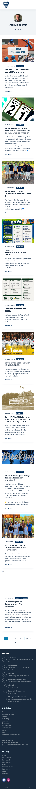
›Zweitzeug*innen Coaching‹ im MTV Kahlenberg (13, 604)
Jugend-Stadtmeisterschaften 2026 (15, 252)
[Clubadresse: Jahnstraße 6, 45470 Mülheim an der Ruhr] (4, 659)
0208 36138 (12, 693)
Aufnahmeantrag (7, 712)
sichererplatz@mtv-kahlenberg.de (19, 681)
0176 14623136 (13, 687)
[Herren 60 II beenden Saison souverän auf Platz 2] (18, 172)
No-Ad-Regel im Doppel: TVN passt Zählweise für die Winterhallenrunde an (17, 130)
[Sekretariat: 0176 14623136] (4, 686)
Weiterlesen (8, 91)
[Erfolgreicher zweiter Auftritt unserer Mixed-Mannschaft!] (18, 526)
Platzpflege (6, 719)
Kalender (5, 773)
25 (15, 642)
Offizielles (19, 413)
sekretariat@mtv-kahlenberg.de (18, 676)
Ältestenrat (5, 723)
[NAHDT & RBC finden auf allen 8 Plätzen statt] (18, 50)
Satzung (4, 716)
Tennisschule (6, 758)
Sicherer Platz (6, 728)
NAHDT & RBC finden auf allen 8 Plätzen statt (17, 71)
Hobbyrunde (6, 769)
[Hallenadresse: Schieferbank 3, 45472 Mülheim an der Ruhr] (4, 667)
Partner (4, 730)
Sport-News (20, 66)
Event (17, 598)
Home (4, 755)
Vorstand (5, 721)
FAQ (3, 732)
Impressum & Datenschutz (11, 735)
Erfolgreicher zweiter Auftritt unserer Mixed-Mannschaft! (16, 547)
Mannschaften (7, 762)
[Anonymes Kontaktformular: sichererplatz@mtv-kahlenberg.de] (4, 680)
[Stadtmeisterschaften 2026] (18, 289)
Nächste (28, 638)
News (4, 771)
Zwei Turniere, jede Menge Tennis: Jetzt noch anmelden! (17, 478)
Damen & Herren (7, 767)
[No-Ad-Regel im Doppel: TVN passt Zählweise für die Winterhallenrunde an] (18, 109)
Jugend (4, 764)
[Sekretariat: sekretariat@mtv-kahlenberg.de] (4, 674)
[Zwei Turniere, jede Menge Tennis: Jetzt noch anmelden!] (18, 456)
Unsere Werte (6, 725)
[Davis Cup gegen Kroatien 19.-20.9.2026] (18, 343)
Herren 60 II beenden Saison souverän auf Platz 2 (18, 193)
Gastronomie (6, 760)
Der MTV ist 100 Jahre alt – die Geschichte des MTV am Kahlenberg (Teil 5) (17, 419)
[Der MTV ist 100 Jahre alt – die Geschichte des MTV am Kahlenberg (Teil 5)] (18, 398)
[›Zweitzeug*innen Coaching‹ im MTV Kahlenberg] (18, 582)
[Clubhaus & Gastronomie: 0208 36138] (4, 692)
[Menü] (33, 5)
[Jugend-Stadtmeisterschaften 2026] (18, 231)
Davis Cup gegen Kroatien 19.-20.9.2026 (17, 364)
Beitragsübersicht (8, 714)
